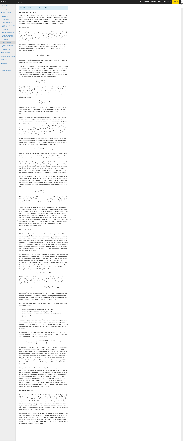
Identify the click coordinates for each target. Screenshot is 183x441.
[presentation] (28, 34)
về (140, 2)
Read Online (167, 2)
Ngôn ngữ (146, 2)
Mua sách (175, 2)
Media (159, 2)
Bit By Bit (11, 2)
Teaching (153, 2)
